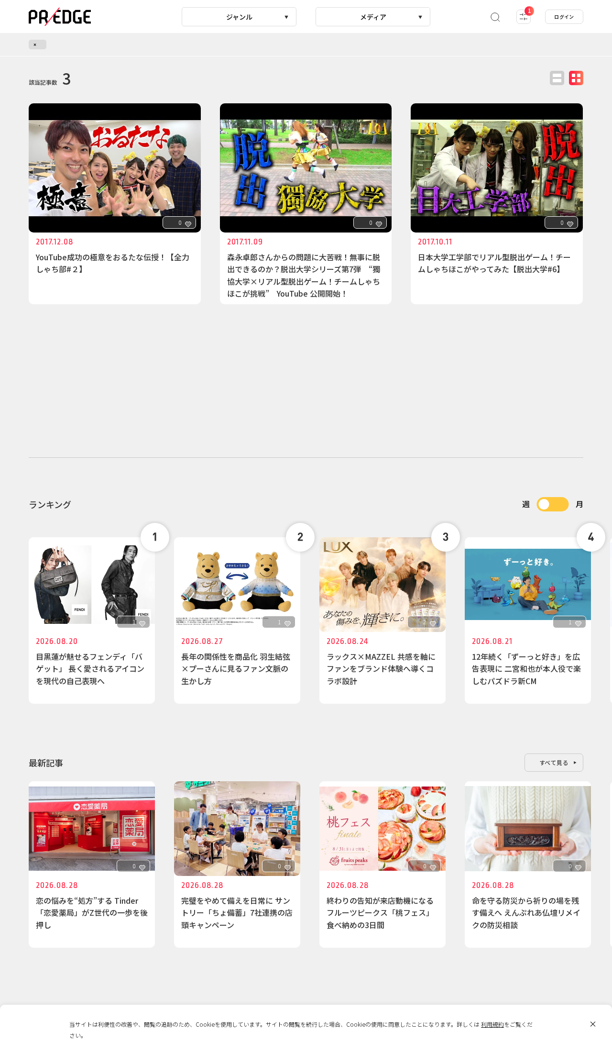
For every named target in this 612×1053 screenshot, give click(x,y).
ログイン (564, 16)
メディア (373, 17)
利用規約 (492, 1024)
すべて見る (554, 762)
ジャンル (239, 17)
